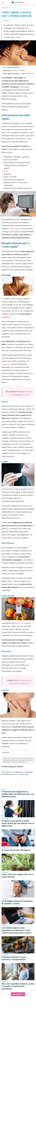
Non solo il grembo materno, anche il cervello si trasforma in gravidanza (18, 986)
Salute (4, 789)
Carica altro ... (18, 994)
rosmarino (5, 364)
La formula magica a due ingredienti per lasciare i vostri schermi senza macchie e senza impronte (16, 930)
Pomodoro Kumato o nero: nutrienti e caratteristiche (14, 958)
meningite (15, 229)
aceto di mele (20, 623)
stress (6, 171)
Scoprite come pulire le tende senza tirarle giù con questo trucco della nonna (18, 823)
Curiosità (5, 819)
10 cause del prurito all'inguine (16, 850)
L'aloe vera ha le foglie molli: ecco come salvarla (17, 875)
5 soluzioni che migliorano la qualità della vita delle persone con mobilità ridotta (18, 794)
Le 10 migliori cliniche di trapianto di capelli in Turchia (17, 902)
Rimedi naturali (6, 7)
